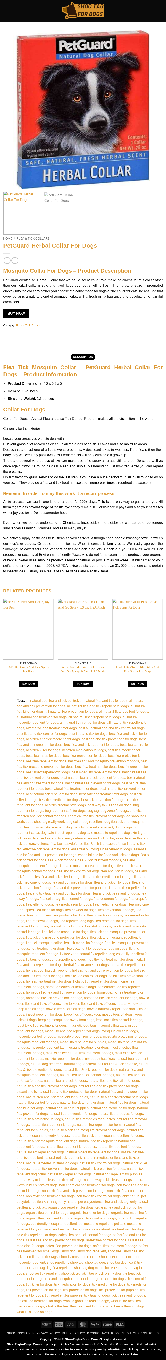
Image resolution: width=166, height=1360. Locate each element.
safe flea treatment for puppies (67, 1229)
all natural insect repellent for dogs (94, 717)
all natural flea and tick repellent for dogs (98, 706)
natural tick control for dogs (100, 1163)
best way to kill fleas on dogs (109, 805)
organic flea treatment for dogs (49, 1218)
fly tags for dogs (38, 959)
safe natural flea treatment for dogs (118, 1229)
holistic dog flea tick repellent (48, 970)
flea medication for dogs (73, 904)
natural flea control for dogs (37, 1102)
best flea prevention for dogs (84, 755)
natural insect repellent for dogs (41, 1152)
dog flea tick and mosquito (124, 822)
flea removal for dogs (42, 921)
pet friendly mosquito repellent (54, 1224)
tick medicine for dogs (108, 1284)
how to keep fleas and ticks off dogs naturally (96, 1003)
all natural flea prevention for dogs (71, 711)
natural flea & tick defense (117, 1064)
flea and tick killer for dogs (61, 877)
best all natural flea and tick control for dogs (111, 728)
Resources (130, 1333)
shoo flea (115, 1251)
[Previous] (12, 109)
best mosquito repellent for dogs (96, 772)
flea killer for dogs (39, 904)
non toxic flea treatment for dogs (50, 1196)
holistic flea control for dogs (86, 976)
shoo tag (76, 1262)
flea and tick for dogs (117, 871)
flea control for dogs (77, 899)
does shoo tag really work (45, 822)
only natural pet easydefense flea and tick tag (93, 1202)
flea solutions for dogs (66, 926)
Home (7, 238)
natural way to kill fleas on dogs (108, 1180)
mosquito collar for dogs (119, 1031)
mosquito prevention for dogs (79, 1036)
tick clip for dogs (113, 1279)
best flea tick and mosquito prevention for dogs (103, 761)
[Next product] (7, 260)
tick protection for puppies (118, 1290)
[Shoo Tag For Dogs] (83, 11)
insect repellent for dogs (44, 1014)
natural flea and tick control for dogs (87, 1075)
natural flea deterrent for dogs (82, 1102)
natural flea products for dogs (121, 1114)
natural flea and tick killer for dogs (114, 1080)
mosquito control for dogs (36, 1036)
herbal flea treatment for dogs (86, 965)
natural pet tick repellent (63, 1157)
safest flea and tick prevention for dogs (55, 1240)
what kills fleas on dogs (34, 1312)
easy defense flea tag (45, 843)
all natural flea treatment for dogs (42, 717)
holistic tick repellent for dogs (95, 981)
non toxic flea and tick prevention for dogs (73, 1191)
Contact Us (150, 1333)
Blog (115, 1333)
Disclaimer (26, 1333)
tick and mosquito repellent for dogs (72, 1279)
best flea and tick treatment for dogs (91, 744)
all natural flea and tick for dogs (103, 700)
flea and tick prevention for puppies (80, 888)
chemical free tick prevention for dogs (96, 816)
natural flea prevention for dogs (73, 1114)
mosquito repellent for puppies (83, 1042)
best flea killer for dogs (43, 750)
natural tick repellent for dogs (70, 1174)
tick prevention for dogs (43, 1290)
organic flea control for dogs (47, 1213)
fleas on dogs (117, 948)
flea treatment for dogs (48, 948)
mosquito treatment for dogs (87, 1047)
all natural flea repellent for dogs (123, 711)
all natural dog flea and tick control (52, 700)
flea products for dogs (69, 915)
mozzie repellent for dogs (64, 1058)
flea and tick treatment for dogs (115, 893)
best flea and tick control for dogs (42, 734)
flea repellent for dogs (111, 921)
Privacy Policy (48, 1333)
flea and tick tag (38, 893)
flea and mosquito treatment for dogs (87, 866)
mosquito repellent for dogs (37, 1042)
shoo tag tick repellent (42, 1273)
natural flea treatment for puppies (71, 1146)
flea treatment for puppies (85, 948)
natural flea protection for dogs (40, 1119)
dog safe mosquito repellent (101, 833)
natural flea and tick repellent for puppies (57, 1097)
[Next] (154, 109)
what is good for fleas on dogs (86, 1301)
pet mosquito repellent (95, 1224)
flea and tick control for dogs (78, 871)
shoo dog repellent (91, 1251)
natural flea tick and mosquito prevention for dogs (87, 1130)
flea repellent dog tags (77, 921)
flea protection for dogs (104, 915)
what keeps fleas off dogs (125, 1306)
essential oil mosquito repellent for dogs (101, 849)
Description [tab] (83, 357)
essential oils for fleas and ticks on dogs (108, 855)
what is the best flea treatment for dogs (75, 1306)
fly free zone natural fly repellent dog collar (92, 954)
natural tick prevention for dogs (54, 1168)
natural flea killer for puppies (67, 1108)
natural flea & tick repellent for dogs (90, 1069)
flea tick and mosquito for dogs (65, 932)
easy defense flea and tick (43, 838)
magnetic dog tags (83, 1025)
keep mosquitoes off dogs (113, 1014)
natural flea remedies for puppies (90, 1119)
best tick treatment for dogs (65, 805)
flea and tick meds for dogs (72, 882)
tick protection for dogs (80, 1290)
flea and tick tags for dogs (71, 893)
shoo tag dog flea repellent (52, 1268)
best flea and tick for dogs (88, 734)
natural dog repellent (80, 1064)
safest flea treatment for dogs (115, 1246)
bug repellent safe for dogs (65, 811)
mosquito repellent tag (48, 1047)
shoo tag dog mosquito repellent (98, 1268)
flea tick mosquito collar (44, 943)
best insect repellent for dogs (48, 772)
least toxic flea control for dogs (119, 1020)
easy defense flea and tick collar (89, 838)
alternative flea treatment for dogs (51, 728)
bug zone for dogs (114, 811)
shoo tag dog (95, 1262)
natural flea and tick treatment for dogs (119, 1097)
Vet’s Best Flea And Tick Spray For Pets (28, 669)
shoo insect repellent (115, 1257)
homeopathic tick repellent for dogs (110, 998)
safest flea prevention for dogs (68, 1246)
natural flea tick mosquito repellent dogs (47, 1141)
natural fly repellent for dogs (119, 1146)
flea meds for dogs (49, 910)
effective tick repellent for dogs (46, 849)
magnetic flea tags (112, 1025)
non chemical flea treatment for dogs (87, 1185)
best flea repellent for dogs (46, 761)
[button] (5, 10)
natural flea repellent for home (100, 1125)
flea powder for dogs (80, 910)
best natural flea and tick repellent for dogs (93, 777)
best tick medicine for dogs (59, 800)
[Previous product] (14, 260)
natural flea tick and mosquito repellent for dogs (107, 1135)
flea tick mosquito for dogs (83, 943)
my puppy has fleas (100, 1058)
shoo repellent (58, 1262)
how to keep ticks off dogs (65, 1009)
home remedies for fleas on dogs (71, 987)
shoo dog (68, 1251)
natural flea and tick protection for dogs (67, 1091)
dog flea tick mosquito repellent (40, 827)
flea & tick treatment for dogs (99, 860)
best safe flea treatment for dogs (103, 794)
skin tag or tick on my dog (101, 1273)
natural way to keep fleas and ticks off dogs (49, 1180)
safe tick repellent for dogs (37, 1235)
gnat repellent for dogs (69, 959)
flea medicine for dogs (110, 904)
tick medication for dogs (72, 1284)
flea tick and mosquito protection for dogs (57, 937)
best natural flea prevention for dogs (92, 783)
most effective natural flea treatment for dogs (79, 1053)
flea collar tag (50, 899)
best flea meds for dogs (43, 755)
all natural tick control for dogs (82, 722)
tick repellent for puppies (63, 1295)
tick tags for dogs (97, 1295)
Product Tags (98, 1333)
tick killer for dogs (39, 1284)
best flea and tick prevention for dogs (109, 739)
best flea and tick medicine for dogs (53, 739)
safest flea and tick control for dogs (84, 1235)
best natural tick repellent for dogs (51, 794)
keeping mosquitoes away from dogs (66, 1020)
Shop (11, 1333)
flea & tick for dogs (62, 860)
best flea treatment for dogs (96, 766)
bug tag (93, 811)
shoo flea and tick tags (41, 1257)
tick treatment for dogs (128, 1295)
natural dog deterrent (46, 1064)
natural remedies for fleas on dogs (52, 1163)
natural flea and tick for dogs (65, 1080)
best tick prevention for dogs (102, 800)
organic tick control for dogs (95, 1218)
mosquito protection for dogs (124, 1036)
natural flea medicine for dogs (113, 1108)
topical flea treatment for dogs (39, 1301)
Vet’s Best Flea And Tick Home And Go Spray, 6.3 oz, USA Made (83, 669)
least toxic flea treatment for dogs (42, 1025)
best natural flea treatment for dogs (71, 788)
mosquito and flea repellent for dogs (72, 1031)
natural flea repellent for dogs (53, 1125)
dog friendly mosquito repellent (89, 827)
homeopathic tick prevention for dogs (54, 998)
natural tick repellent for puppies (117, 1174)
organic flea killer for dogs (89, 1213)
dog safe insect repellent (59, 833)
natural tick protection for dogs (102, 1168)
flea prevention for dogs (116, 910)
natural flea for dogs (121, 1102)
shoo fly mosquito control (78, 1257)
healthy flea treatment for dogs (111, 959)
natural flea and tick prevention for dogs (47, 1086)
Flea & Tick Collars (33, 238)
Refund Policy (73, 1333)
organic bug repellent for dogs (71, 1207)
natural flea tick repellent (98, 1141)
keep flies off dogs (78, 1014)
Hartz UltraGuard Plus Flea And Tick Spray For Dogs (137, 669)
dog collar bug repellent (85, 822)
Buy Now (16, 313)
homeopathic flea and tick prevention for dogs (60, 992)
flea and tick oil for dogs (112, 882)
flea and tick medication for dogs (107, 877)
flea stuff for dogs (98, 926)
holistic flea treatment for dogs (49, 981)
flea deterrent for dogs (110, 899)
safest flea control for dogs (106, 1240)
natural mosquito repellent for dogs (92, 1152)
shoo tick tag (70, 1273)
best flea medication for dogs (84, 750)
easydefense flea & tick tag (84, 843)
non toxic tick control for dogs (98, 1196)
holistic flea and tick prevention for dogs (102, 970)
